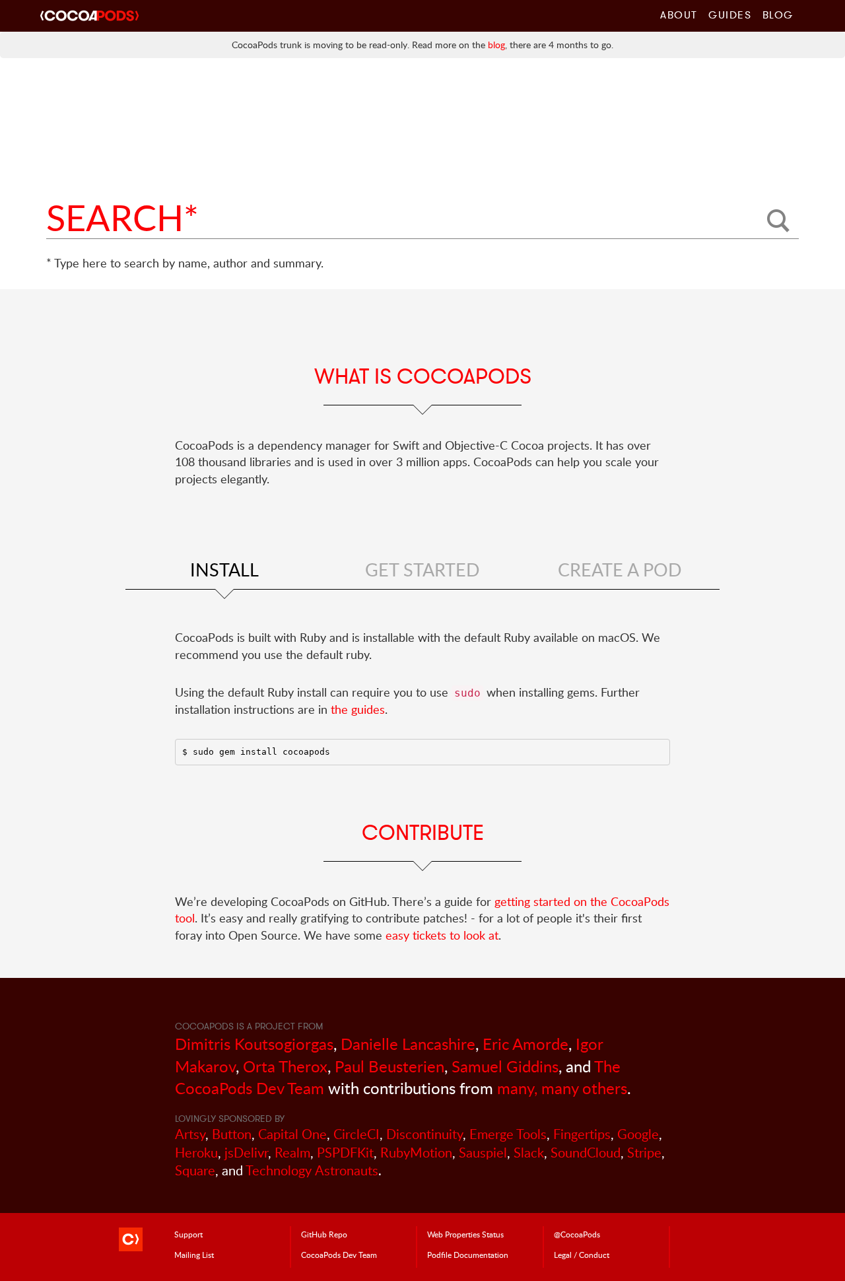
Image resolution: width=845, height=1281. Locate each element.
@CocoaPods (577, 1234)
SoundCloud (586, 1152)
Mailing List (194, 1254)
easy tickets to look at (442, 935)
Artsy (190, 1134)
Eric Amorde (525, 1044)
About (679, 14)
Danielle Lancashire (408, 1044)
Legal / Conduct (581, 1254)
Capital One (292, 1134)
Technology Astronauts (312, 1170)
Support (188, 1234)
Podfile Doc (467, 1254)
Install (224, 569)
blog (496, 44)
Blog (778, 14)
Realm (292, 1152)
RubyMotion (416, 1152)
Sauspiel (483, 1152)
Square (195, 1170)
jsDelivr (246, 1152)
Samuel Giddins (505, 1066)
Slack (529, 1152)
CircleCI (356, 1134)
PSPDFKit (345, 1152)
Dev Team (339, 1254)
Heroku (196, 1152)
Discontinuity (424, 1134)
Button (232, 1134)
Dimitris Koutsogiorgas (254, 1044)
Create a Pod (620, 569)
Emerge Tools (508, 1134)
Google (638, 1134)
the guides (358, 709)
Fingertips (582, 1134)
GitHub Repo (324, 1234)
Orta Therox (285, 1066)
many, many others (562, 1088)
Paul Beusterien (389, 1066)
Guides (730, 14)
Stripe (644, 1152)
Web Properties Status (465, 1234)
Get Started (422, 569)
